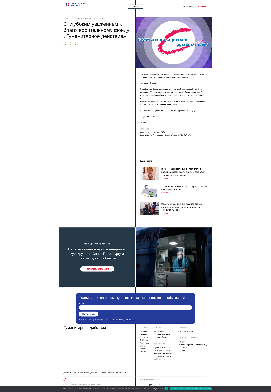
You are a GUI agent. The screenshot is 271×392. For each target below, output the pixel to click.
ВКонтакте (182, 348)
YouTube (181, 350)
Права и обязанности (162, 348)
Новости (68, 18)
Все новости (203, 221)
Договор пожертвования (164, 353)
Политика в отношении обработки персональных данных (191, 389)
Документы (144, 337)
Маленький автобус (161, 337)
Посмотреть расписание (97, 269)
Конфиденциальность (162, 356)
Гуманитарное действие (85, 327)
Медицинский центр (162, 334)
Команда (143, 334)
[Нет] (268, 389)
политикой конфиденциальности (123, 320)
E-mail (81, 303)
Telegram (181, 342)
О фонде (143, 331)
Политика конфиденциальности (149, 379)
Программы (144, 343)
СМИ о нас (144, 340)
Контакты (143, 352)
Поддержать (202, 6)
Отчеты (142, 346)
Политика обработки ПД (163, 350)
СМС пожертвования (162, 359)
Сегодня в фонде (84, 18)
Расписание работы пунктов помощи (192, 345)
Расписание (188, 6)
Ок (166, 389)
